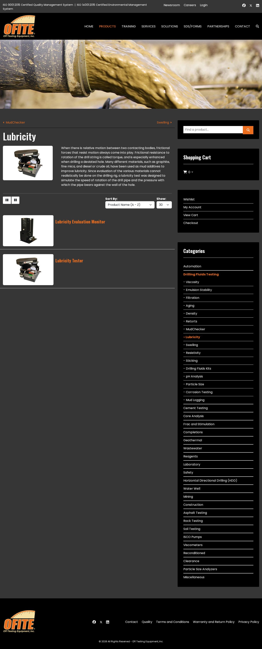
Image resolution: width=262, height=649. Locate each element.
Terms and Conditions (172, 622)
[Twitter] (251, 5)
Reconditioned (194, 553)
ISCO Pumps (192, 537)
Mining (188, 496)
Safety (188, 472)
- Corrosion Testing (198, 392)
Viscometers (193, 545)
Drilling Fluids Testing (201, 274)
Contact (242, 26)
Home (88, 26)
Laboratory (191, 464)
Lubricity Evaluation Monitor (80, 221)
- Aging (188, 305)
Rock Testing (193, 521)
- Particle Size (193, 384)
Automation (192, 266)
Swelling (163, 122)
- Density (190, 313)
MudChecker (15, 122)
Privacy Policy (248, 622)
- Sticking (190, 360)
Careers (190, 5)
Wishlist (189, 199)
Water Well (191, 488)
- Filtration (191, 298)
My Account (192, 207)
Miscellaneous (193, 577)
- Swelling (190, 345)
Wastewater (192, 448)
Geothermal (192, 440)
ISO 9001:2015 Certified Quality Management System (38, 5)
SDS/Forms (193, 26)
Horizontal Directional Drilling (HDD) (210, 480)
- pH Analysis (193, 376)
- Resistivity (192, 353)
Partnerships (218, 26)
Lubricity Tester (69, 260)
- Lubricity (191, 337)
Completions (193, 432)
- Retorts (190, 321)
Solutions (169, 26)
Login (204, 5)
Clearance (191, 561)
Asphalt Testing (195, 513)
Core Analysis (193, 416)
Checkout (190, 223)
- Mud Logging (193, 400)
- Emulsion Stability (197, 290)
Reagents (190, 456)
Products (107, 26)
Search (256, 26)
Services (149, 26)
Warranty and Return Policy (214, 622)
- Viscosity (191, 282)
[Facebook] (244, 5)
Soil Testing (191, 529)
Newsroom (172, 5)
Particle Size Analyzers (200, 569)
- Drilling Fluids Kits (197, 368)
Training (129, 26)
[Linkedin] (257, 5)
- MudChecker (194, 329)
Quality (147, 622)
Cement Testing (195, 408)
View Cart (190, 215)
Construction (193, 504)
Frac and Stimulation (198, 424)
